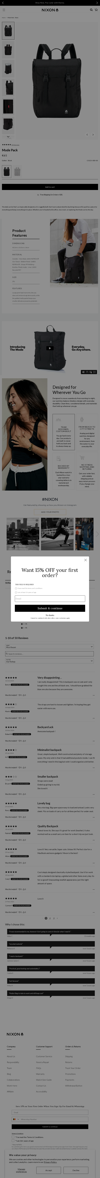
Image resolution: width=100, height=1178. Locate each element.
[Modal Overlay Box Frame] (50, 589)
